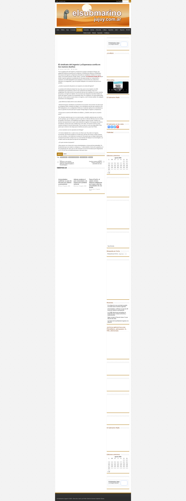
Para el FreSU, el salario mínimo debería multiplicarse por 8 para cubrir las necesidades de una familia (95, 183)
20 (118, 167)
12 (115, 165)
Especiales (99, 33)
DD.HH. (128, 29)
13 (118, 165)
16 (127, 165)
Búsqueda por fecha (112, 253)
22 (124, 167)
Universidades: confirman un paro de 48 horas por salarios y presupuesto (65, 182)
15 (124, 165)
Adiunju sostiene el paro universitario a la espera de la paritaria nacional (80, 182)
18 (112, 167)
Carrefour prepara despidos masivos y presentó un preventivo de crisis (95, 162)
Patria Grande (87, 33)
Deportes (122, 29)
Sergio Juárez (84, 157)
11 (112, 165)
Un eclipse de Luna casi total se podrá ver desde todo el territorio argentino (117, 306)
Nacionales (86, 29)
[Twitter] (119, 1)
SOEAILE (90, 157)
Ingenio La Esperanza (73, 157)
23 (127, 167)
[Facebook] (118, 1)
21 (121, 167)
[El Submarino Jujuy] (93, 15)
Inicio (58, 29)
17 (109, 167)
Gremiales (79, 29)
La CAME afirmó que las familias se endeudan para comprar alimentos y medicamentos (116, 314)
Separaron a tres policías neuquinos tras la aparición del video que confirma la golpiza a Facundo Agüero (67, 162)
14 (121, 165)
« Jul (108, 172)
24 (109, 169)
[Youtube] (121, 1)
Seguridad (110, 29)
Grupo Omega (64, 157)
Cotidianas (106, 33)
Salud (116, 29)
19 (115, 167)
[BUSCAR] (130, 1)
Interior (92, 29)
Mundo (94, 33)
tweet (65, 153)
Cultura (105, 29)
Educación (98, 29)
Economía (73, 29)
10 (109, 165)
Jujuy (67, 29)
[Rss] (117, 1)
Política (63, 29)
